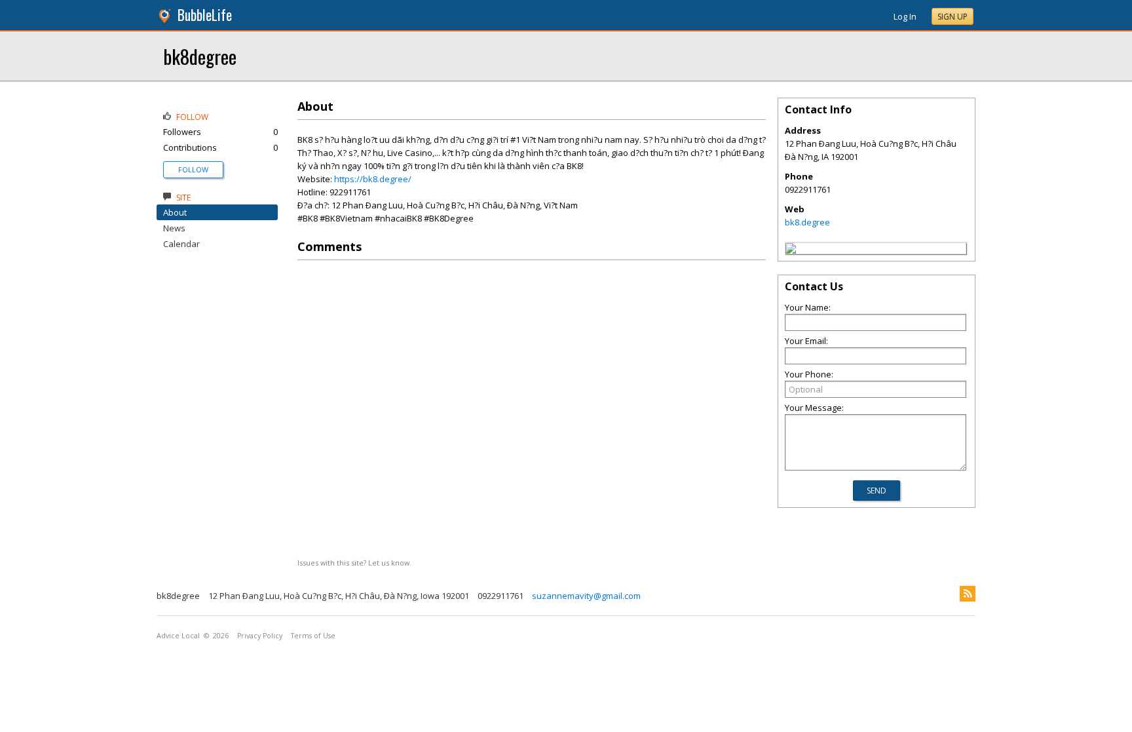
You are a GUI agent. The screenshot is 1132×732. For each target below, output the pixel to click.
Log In (905, 16)
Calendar (181, 244)
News (174, 228)
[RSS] (967, 594)
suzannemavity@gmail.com (586, 596)
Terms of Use (313, 635)
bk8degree (199, 56)
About (175, 212)
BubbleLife (205, 15)
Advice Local (178, 635)
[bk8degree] (790, 250)
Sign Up (952, 16)
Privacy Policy (259, 635)
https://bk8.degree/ (372, 179)
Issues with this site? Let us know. (354, 563)
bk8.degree (807, 222)
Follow (193, 169)
